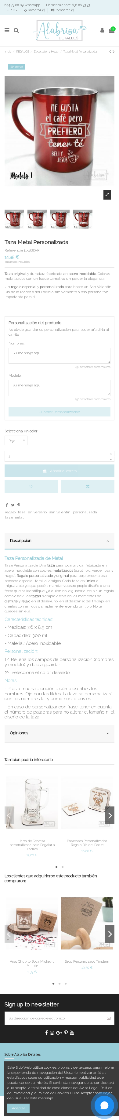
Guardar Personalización (59, 412)
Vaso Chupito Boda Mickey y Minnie (32, 963)
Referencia (14, 250)
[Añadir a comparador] (87, 486)
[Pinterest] (18, 505)
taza (22, 512)
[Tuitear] (12, 505)
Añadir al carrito (63, 471)
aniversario (37, 512)
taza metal (14, 517)
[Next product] (113, 51)
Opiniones (19, 733)
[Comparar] (32, 834)
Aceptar (18, 1108)
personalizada (85, 512)
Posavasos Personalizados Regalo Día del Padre (87, 843)
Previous (9, 815)
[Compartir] (7, 505)
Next (109, 815)
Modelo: (15, 375)
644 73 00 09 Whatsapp (23, 5)
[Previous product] (111, 51)
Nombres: (16, 343)
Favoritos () (36, 10)
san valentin (59, 512)
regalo (10, 512)
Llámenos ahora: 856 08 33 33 (68, 5)
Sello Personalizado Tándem (87, 961)
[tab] (59, 541)
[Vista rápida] (39, 834)
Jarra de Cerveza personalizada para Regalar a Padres (32, 845)
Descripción (20, 540)
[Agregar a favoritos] (31, 486)
